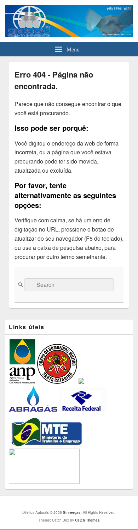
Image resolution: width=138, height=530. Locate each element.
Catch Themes (87, 520)
